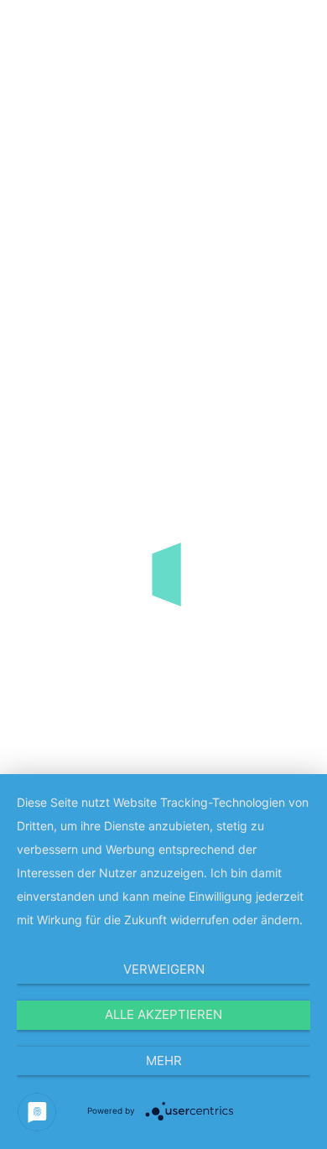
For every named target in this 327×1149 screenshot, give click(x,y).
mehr (164, 1060)
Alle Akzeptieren (163, 1014)
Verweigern (164, 969)
